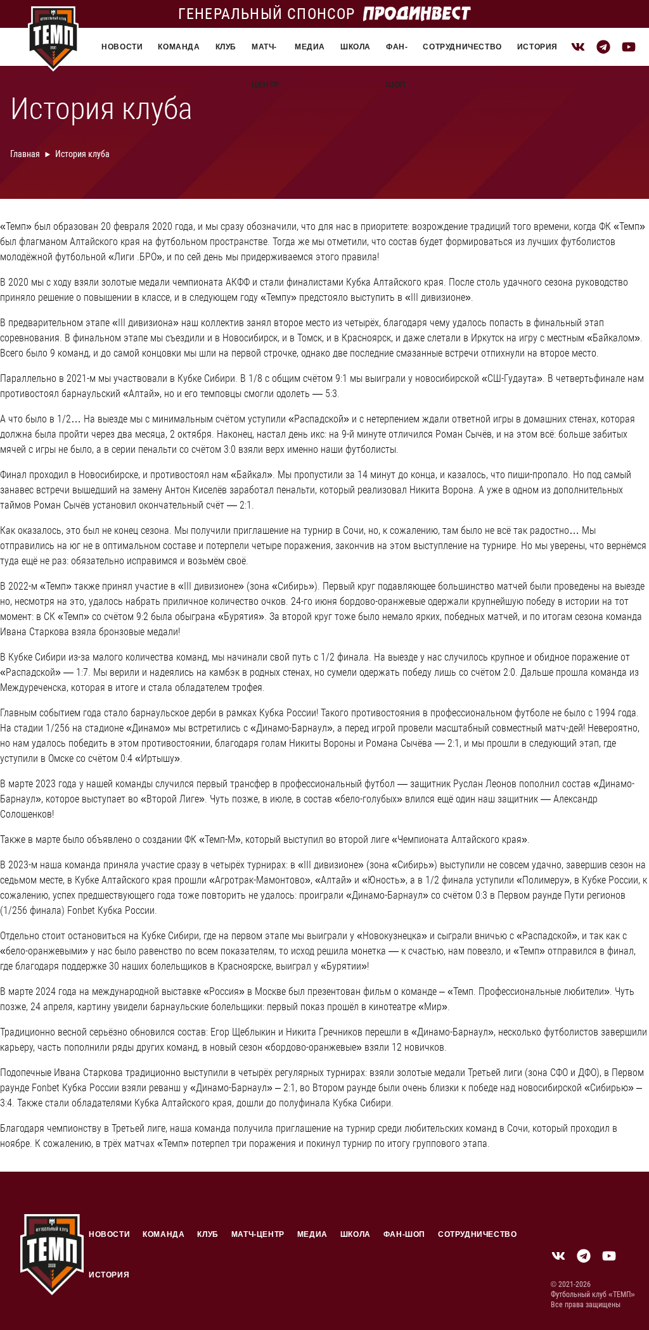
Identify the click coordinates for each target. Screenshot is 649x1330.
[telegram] (603, 47)
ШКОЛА (355, 46)
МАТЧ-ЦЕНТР (266, 54)
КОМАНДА (179, 46)
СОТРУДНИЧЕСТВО (462, 46)
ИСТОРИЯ (537, 46)
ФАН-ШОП (397, 54)
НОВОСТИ (122, 46)
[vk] (578, 47)
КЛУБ (225, 46)
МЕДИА (310, 46)
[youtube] (628, 47)
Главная (25, 154)
